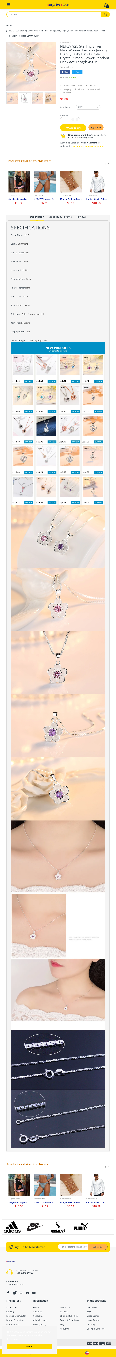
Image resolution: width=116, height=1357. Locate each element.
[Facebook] (7, 1293)
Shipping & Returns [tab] (60, 216)
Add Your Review (67, 67)
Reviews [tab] (81, 216)
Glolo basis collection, (84, 89)
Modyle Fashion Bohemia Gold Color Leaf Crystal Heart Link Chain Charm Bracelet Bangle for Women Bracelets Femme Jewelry (71, 199)
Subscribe (97, 1247)
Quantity (64, 115)
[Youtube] (34, 1293)
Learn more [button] (13, 1339)
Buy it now (96, 127)
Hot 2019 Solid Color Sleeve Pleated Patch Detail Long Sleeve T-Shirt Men (97, 199)
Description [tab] (37, 216)
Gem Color (65, 107)
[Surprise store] (58, 4)
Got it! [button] (29, 1346)
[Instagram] (20, 1293)
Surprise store (65, 42)
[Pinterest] (27, 1293)
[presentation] (105, 163)
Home (9, 25)
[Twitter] (14, 1293)
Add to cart (74, 127)
